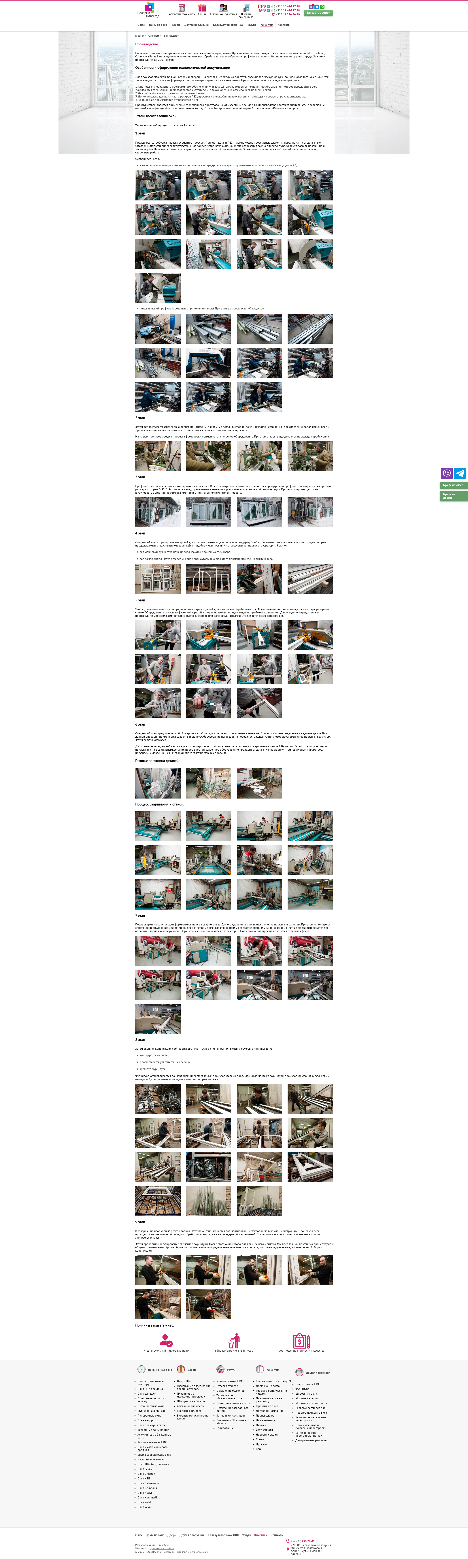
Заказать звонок (318, 12)
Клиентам (267, 25)
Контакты (284, 25)
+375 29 (288, 10)
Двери (176, 25)
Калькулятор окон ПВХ (228, 25)
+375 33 (288, 6)
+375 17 (288, 14)
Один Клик (163, 1545)
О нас (141, 25)
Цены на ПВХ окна (160, 1370)
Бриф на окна (453, 485)
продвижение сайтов (162, 1548)
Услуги (252, 25)
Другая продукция (196, 25)
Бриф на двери (449, 495)
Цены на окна (158, 25)
